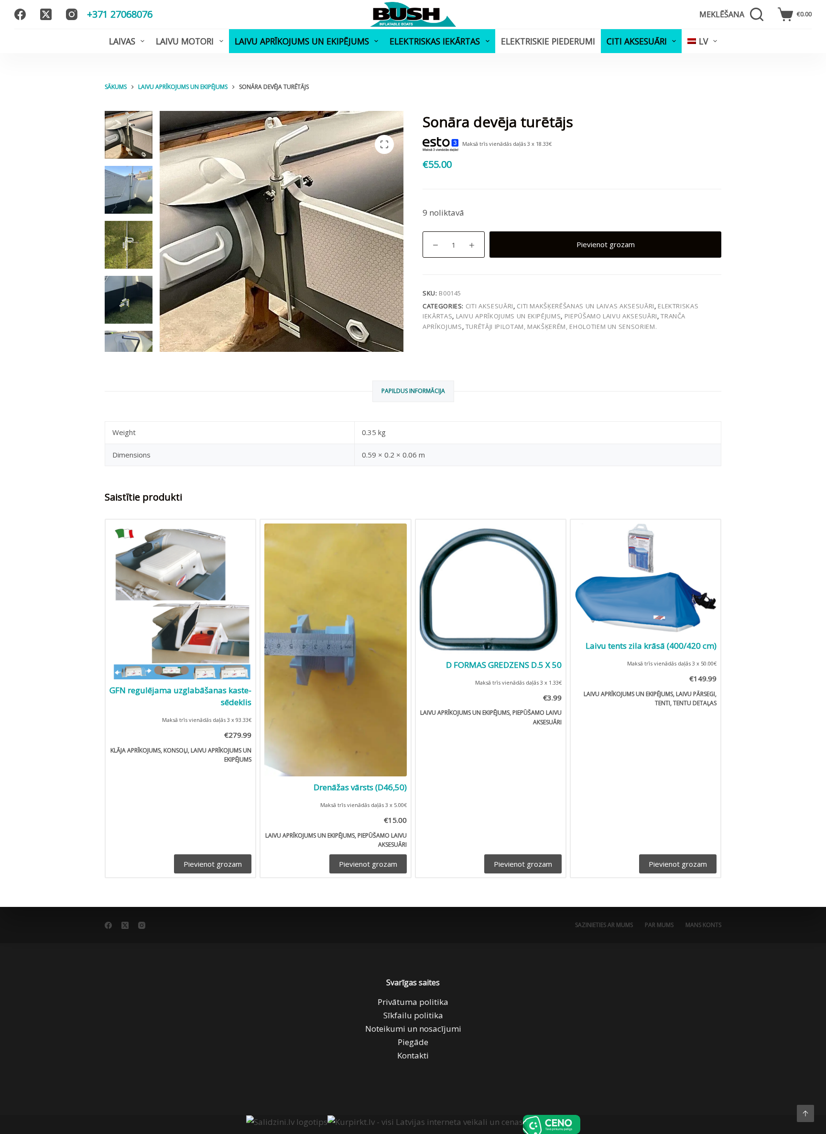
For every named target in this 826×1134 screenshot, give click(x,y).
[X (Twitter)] (46, 14)
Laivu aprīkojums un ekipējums (508, 316)
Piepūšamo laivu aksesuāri (611, 316)
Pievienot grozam (605, 244)
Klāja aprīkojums (135, 750)
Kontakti (413, 1055)
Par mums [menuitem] (659, 925)
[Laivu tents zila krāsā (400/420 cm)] (646, 579)
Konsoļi (175, 750)
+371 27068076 (119, 14)
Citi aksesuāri (489, 306)
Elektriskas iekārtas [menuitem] (435, 41)
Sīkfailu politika (413, 1015)
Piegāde (413, 1041)
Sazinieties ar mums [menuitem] (604, 925)
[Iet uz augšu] (805, 1113)
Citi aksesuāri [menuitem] (637, 41)
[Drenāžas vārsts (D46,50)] (335, 649)
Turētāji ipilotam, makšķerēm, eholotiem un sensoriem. (561, 326)
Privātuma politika (413, 1001)
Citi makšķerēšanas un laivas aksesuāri (585, 306)
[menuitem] (702, 41)
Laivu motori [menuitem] (185, 41)
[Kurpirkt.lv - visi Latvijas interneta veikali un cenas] (425, 1124)
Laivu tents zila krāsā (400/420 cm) (651, 645)
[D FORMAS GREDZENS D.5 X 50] (491, 588)
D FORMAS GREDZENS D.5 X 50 (504, 664)
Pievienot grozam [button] (213, 864)
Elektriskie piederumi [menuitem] (548, 41)
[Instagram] (71, 14)
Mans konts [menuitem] (703, 925)
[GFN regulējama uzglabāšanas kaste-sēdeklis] (180, 601)
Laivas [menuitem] (122, 41)
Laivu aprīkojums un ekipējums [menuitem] (302, 41)
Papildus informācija (413, 391)
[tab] (413, 391)
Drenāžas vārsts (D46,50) (360, 787)
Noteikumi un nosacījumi (413, 1028)
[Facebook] (20, 14)
